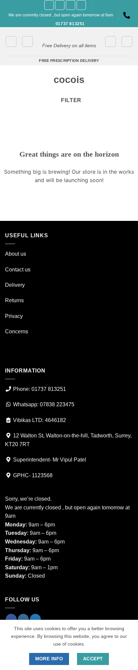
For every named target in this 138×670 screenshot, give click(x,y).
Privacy (14, 316)
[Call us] (81, 5)
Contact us (17, 269)
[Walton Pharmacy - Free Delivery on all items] (69, 35)
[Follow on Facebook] (49, 5)
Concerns (16, 331)
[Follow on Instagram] (60, 5)
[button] (11, 41)
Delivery (15, 285)
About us (15, 254)
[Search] (127, 41)
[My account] (110, 41)
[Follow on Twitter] (70, 5)
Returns (14, 300)
